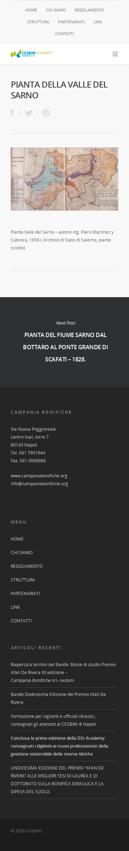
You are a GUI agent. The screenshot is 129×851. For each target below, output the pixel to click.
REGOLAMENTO (89, 10)
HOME (31, 10)
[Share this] (15, 113)
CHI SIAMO (56, 10)
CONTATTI (64, 33)
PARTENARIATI (71, 21)
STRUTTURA (38, 21)
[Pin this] (44, 113)
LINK (98, 21)
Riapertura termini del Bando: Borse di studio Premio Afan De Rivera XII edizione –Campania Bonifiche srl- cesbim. (63, 672)
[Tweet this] (29, 113)
